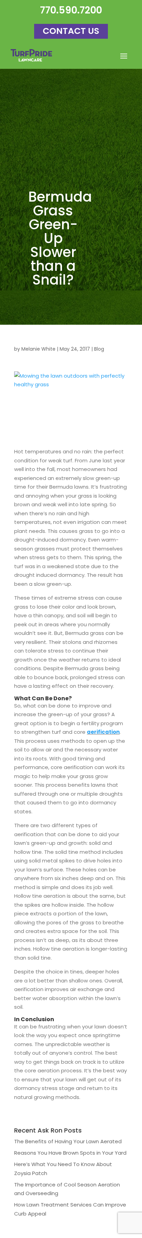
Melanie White (38, 348)
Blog (99, 348)
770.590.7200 (71, 10)
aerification (103, 732)
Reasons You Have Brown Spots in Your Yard (70, 1152)
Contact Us (71, 31)
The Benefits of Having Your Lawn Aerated (68, 1141)
